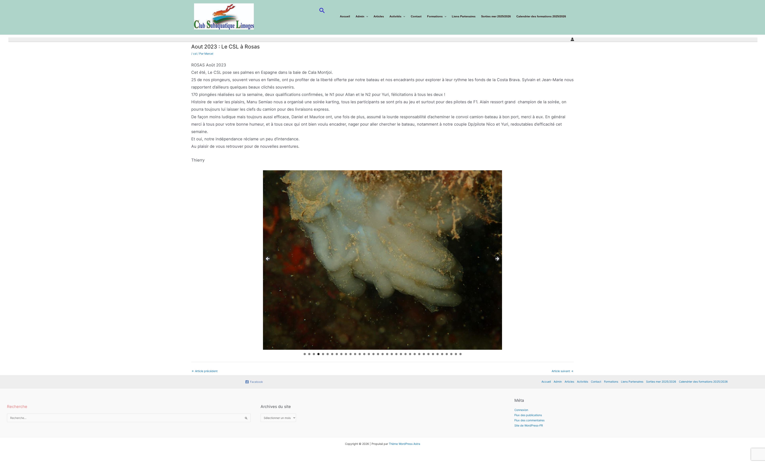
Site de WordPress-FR (528, 425)
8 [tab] (337, 354)
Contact (416, 16)
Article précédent (205, 371)
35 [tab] (461, 354)
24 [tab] (410, 354)
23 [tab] (406, 354)
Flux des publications (528, 415)
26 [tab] (419, 354)
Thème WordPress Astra (404, 443)
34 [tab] (456, 354)
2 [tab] (309, 354)
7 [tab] (332, 354)
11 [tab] (351, 354)
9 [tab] (341, 354)
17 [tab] (378, 354)
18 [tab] (383, 354)
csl (195, 53)
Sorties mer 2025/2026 (496, 16)
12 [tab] (355, 354)
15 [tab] (369, 354)
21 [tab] (396, 354)
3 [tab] (314, 354)
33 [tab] (451, 354)
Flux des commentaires (529, 420)
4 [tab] (318, 354)
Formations (435, 16)
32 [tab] (447, 354)
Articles (379, 16)
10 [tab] (346, 354)
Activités (395, 16)
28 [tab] (429, 354)
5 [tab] (323, 354)
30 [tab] (438, 354)
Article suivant (562, 371)
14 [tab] (364, 354)
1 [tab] (305, 354)
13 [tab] (360, 354)
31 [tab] (442, 354)
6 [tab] (328, 354)
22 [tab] (401, 354)
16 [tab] (374, 354)
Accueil (345, 16)
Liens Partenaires (464, 16)
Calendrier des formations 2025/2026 (541, 16)
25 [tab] (415, 354)
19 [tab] (387, 354)
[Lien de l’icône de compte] (572, 39)
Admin (360, 16)
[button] (322, 11)
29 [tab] (433, 354)
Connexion (521, 410)
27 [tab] (424, 354)
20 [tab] (392, 354)
